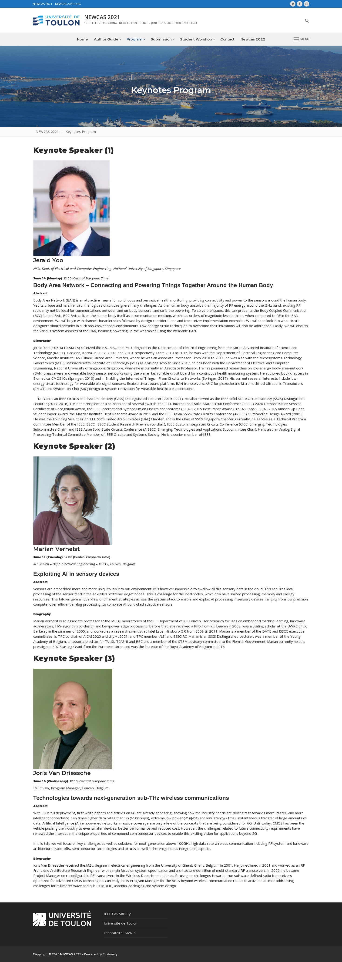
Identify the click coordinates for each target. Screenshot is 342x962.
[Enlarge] (102, 168)
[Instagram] (306, 4)
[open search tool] (307, 21)
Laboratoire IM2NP (119, 932)
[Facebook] (299, 4)
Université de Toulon (120, 923)
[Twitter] (292, 4)
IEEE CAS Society (117, 913)
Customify (110, 954)
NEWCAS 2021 (102, 17)
